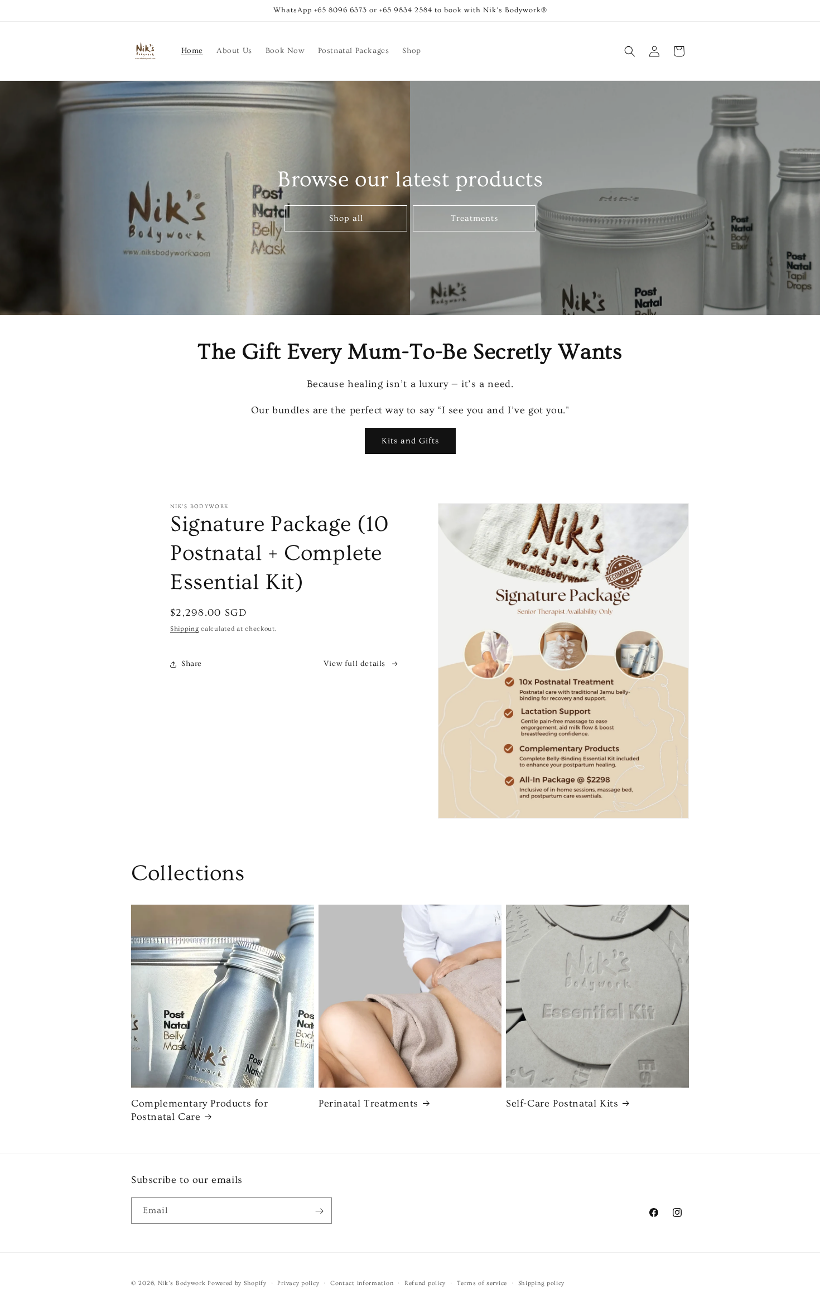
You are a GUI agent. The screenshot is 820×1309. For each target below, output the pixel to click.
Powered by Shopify (237, 1283)
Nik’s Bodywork (182, 1283)
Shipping (184, 628)
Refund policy (425, 1282)
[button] (630, 51)
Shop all (346, 218)
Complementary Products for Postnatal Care (199, 1110)
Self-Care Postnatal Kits (562, 1103)
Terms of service (482, 1282)
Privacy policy (298, 1282)
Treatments (474, 218)
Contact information (361, 1282)
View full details (354, 663)
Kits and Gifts (410, 441)
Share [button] (191, 663)
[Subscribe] (319, 1211)
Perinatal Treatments (368, 1103)
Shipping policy (541, 1282)
